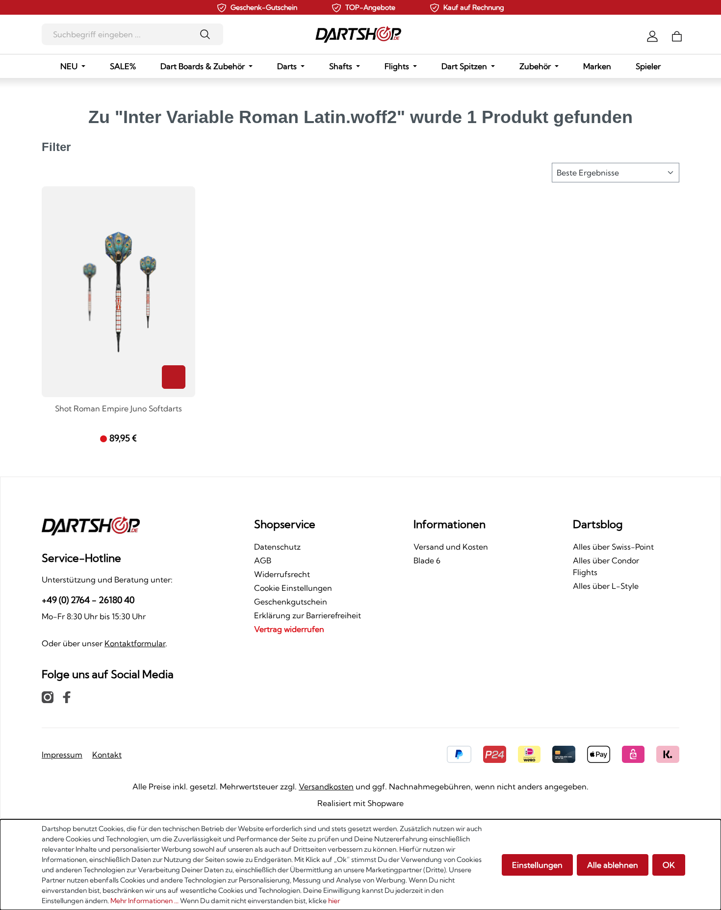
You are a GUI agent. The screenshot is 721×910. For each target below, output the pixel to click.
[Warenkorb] (677, 35)
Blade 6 (426, 560)
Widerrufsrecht (282, 574)
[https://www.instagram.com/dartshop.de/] (47, 696)
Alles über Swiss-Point (613, 547)
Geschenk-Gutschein (264, 7)
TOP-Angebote (370, 7)
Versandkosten (326, 786)
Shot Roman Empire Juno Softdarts (118, 408)
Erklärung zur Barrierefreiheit (307, 615)
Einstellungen (537, 865)
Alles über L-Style (606, 586)
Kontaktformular (134, 643)
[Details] (173, 377)
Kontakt (107, 754)
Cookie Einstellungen (293, 588)
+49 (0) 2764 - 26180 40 (88, 600)
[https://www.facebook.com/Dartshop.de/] (67, 696)
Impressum (62, 754)
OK (669, 865)
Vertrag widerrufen (289, 629)
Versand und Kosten (450, 547)
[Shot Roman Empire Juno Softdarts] (118, 291)
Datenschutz (277, 547)
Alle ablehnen (612, 865)
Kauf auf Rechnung (473, 7)
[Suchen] (208, 34)
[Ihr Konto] (652, 35)
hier (334, 900)
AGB (262, 560)
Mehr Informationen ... (144, 900)
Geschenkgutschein (290, 602)
